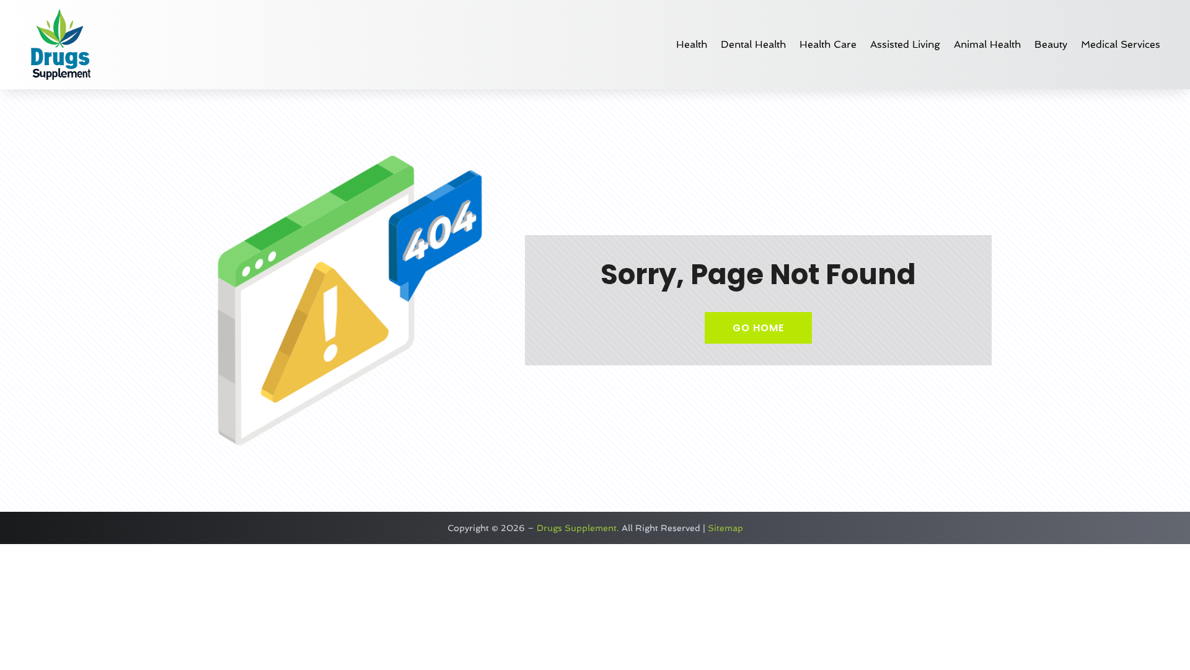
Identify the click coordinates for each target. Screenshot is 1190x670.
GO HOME (758, 328)
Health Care (828, 44)
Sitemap (725, 528)
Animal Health (987, 44)
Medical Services (1120, 44)
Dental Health (753, 44)
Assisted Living (905, 44)
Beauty (1050, 44)
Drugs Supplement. (578, 528)
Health (691, 44)
